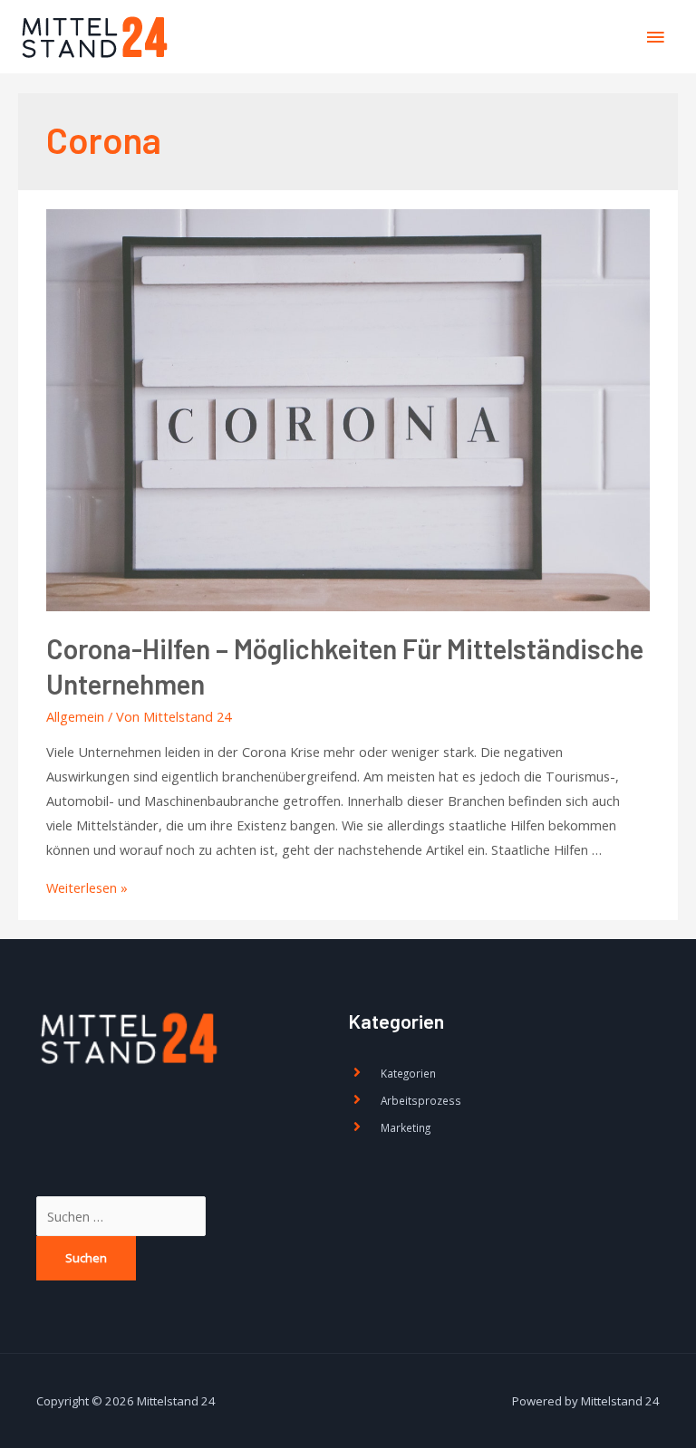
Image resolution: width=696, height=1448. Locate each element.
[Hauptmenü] (655, 37)
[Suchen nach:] (121, 1216)
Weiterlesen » (87, 887)
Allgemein (75, 716)
